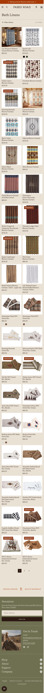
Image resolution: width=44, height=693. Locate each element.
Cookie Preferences (33, 681)
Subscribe (22, 619)
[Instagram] (28, 647)
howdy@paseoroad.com (32, 638)
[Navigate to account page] (36, 7)
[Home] (22, 7)
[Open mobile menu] (2, 7)
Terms (4, 681)
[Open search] (7, 7)
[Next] (29, 570)
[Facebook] (24, 647)
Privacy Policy (16, 681)
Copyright (22, 684)
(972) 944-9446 (29, 643)
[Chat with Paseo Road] (4, 688)
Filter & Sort (8, 22)
